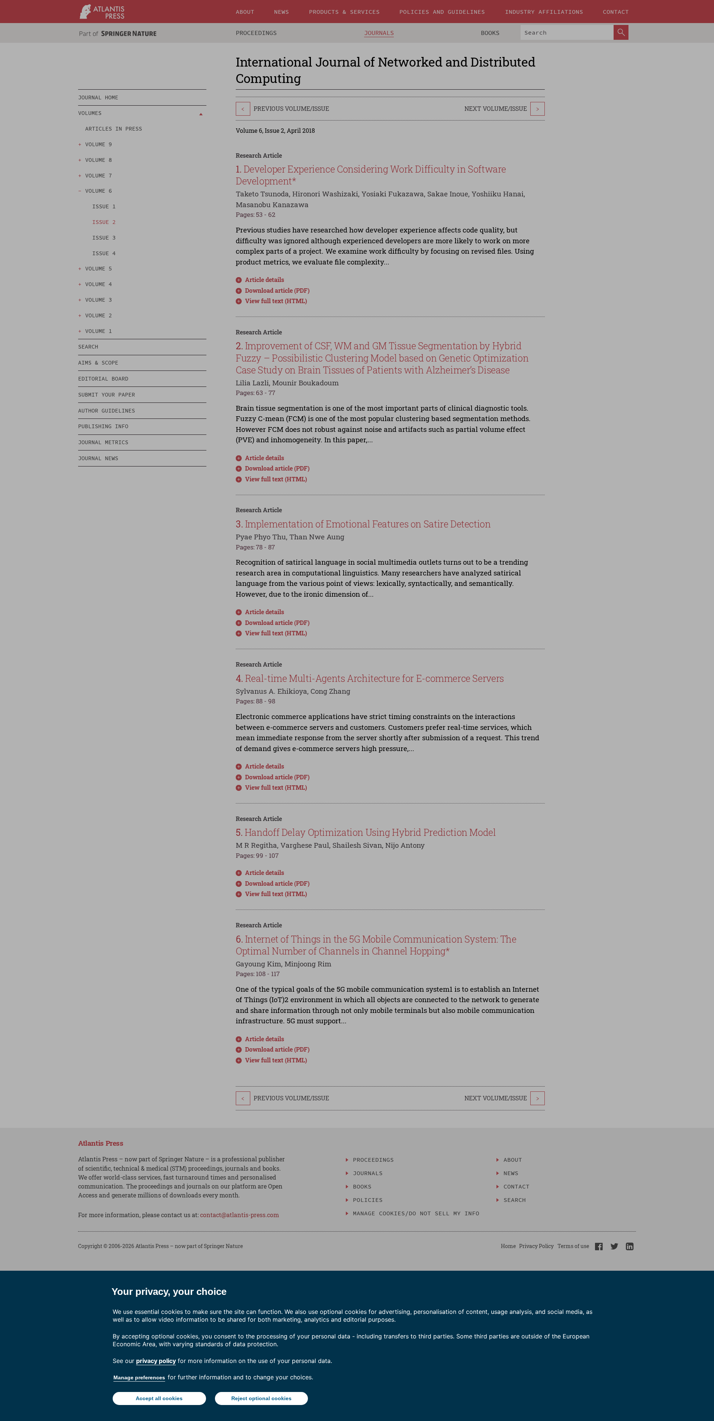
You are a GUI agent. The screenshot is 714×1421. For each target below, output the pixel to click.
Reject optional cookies (261, 1398)
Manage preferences (139, 1377)
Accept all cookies (159, 1398)
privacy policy (156, 1360)
